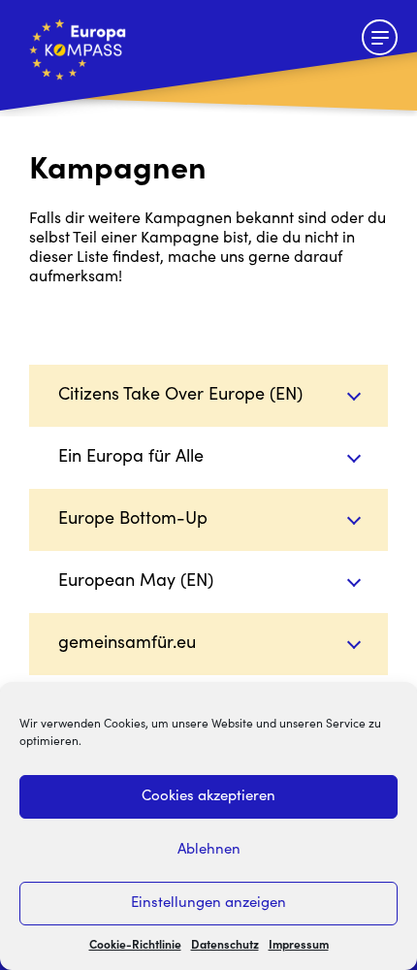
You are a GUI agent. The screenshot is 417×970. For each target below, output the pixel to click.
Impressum (299, 946)
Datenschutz (225, 946)
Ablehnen (209, 850)
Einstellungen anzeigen (208, 903)
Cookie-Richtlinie (135, 946)
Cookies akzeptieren (208, 797)
